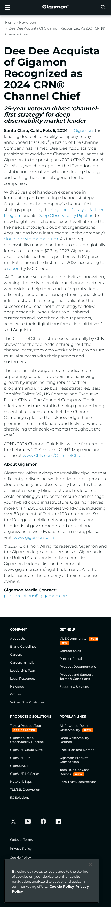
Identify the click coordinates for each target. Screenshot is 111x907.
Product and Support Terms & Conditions (76, 677)
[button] (103, 7)
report (13, 268)
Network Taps (21, 782)
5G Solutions (19, 797)
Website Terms (21, 840)
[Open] (7, 7)
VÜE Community (73, 639)
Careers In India (22, 662)
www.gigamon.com (34, 537)
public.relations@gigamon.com (36, 595)
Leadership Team (23, 670)
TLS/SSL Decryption (25, 789)
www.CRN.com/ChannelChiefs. (54, 455)
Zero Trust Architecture (78, 782)
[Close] (90, 864)
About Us (17, 639)
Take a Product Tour (25, 726)
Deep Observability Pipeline (65, 215)
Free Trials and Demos (77, 750)
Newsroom (28, 22)
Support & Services (74, 687)
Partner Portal (71, 659)
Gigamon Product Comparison (74, 760)
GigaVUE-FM (20, 758)
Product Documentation (79, 667)
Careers (16, 654)
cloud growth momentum (31, 238)
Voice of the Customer (27, 702)
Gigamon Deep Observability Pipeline (27, 740)
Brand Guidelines (23, 646)
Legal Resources (22, 678)
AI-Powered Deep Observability (74, 728)
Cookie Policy (20, 858)
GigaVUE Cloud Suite (26, 750)
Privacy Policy (21, 849)
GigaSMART (19, 766)
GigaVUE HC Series (24, 774)
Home (10, 22)
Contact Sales (70, 651)
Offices (15, 694)
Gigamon (83, 130)
